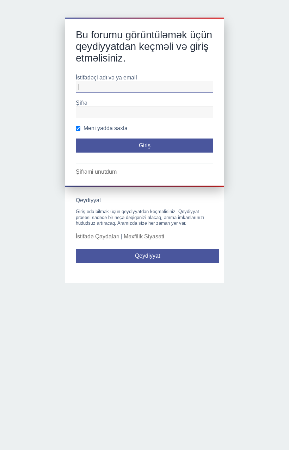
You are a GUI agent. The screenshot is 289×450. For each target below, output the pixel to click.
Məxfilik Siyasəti (144, 236)
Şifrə (81, 103)
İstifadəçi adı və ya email (106, 78)
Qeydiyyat (147, 256)
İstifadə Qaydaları (97, 236)
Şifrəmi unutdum (96, 172)
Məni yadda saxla (105, 128)
